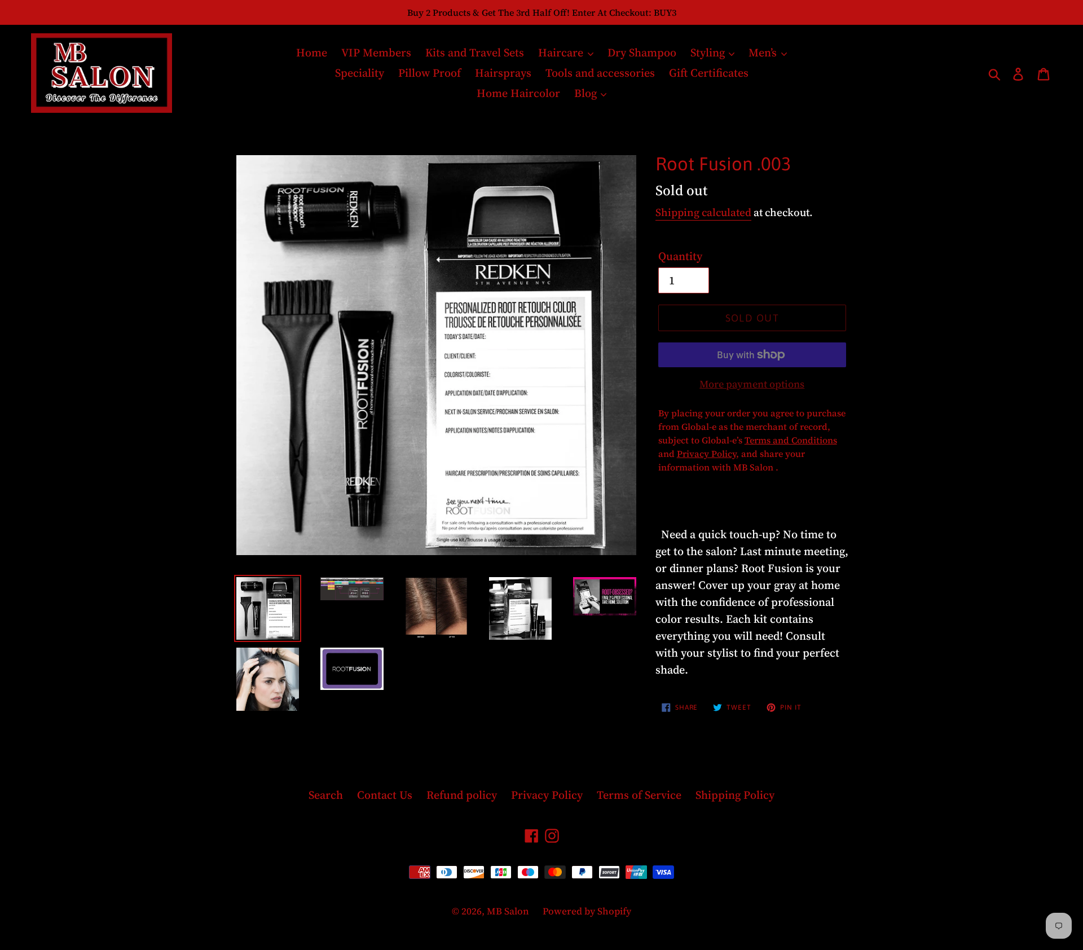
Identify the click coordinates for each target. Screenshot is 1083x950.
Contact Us (384, 795)
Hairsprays (503, 73)
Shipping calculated (703, 212)
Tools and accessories (600, 73)
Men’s (764, 52)
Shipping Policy (734, 795)
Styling (709, 52)
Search (326, 795)
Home (311, 52)
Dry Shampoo (641, 52)
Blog (587, 93)
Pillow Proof (429, 73)
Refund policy (461, 795)
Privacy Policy (547, 795)
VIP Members (376, 52)
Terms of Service (639, 795)
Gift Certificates (709, 73)
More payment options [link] (751, 384)
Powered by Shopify (587, 911)
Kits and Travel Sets (474, 52)
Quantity (680, 256)
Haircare (562, 52)
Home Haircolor (518, 93)
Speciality (359, 73)
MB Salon (509, 911)
